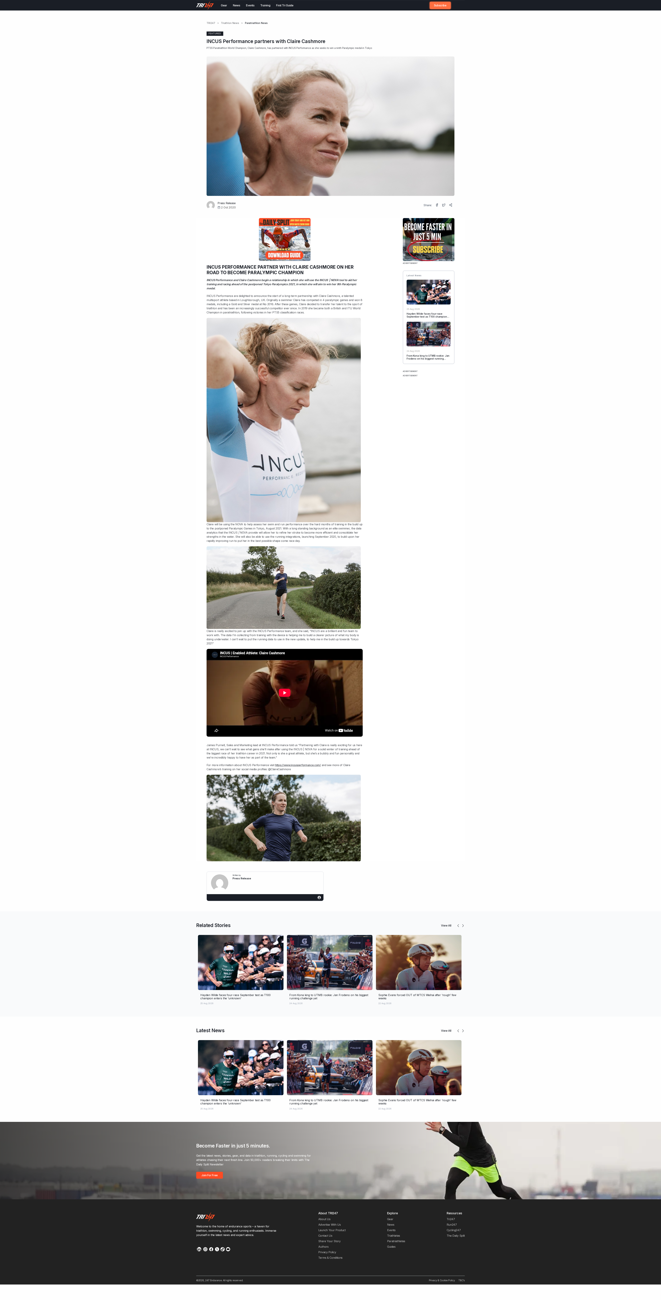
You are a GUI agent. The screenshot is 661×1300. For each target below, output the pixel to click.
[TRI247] (205, 5)
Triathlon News (230, 23)
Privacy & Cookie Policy (442, 1280)
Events (250, 5)
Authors (323, 1246)
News (236, 5)
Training (265, 5)
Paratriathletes (396, 1241)
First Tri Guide (284, 5)
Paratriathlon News (256, 23)
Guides (391, 1246)
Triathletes (393, 1235)
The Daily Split (456, 1235)
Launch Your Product (332, 1230)
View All (446, 925)
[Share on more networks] (451, 205)
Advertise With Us (329, 1224)
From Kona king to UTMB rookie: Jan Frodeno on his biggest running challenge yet (428, 358)
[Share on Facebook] (437, 205)
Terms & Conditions (330, 1257)
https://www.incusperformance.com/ (298, 765)
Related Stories (213, 925)
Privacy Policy (327, 1252)
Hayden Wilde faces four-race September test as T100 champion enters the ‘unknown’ (427, 316)
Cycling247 (454, 1230)
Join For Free (456, 5)
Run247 (452, 1224)
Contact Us (325, 1235)
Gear (224, 5)
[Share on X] (444, 205)
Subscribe (440, 5)
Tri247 (451, 1219)
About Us (324, 1219)
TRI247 (211, 23)
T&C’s (461, 1280)
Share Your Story (329, 1241)
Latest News (210, 1030)
